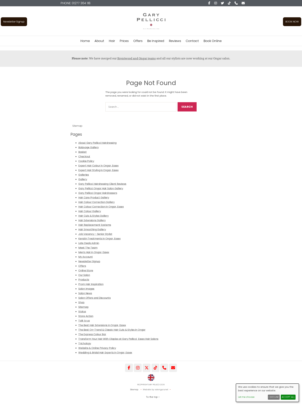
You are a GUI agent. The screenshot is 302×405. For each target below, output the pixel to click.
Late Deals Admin (88, 243)
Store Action (85, 316)
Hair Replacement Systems (94, 225)
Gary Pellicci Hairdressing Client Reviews (102, 184)
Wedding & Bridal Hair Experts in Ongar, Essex (105, 352)
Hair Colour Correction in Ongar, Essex (101, 206)
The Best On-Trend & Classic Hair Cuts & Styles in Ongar (111, 330)
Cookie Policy (86, 161)
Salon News (85, 293)
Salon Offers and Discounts (94, 298)
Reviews (175, 41)
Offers (138, 41)
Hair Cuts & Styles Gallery (93, 216)
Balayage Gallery (88, 147)
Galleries (83, 175)
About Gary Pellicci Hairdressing (97, 143)
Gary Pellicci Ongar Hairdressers (97, 193)
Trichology (84, 343)
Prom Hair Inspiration (90, 284)
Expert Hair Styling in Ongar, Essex (98, 170)
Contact (192, 41)
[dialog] (267, 393)
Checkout (84, 156)
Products (83, 279)
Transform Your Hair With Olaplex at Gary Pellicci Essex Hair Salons (118, 339)
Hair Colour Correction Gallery (96, 202)
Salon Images (86, 289)
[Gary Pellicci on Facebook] (129, 368)
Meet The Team (88, 248)
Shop (81, 302)
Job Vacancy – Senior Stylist (95, 234)
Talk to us (84, 320)
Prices (124, 41)
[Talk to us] (164, 368)
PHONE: (75, 3)
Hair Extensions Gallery (92, 220)
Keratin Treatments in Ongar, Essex (99, 238)
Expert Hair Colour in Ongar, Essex (98, 165)
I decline (274, 397)
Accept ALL (288, 397)
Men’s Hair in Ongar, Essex (93, 252)
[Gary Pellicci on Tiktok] (155, 368)
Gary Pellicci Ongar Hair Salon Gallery (100, 188)
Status (82, 311)
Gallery (82, 179)
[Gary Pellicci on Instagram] (138, 368)
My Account (85, 257)
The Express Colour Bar (92, 334)
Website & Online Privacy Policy (97, 348)
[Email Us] (173, 368)
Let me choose (246, 397)
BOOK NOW (292, 21)
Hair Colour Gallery (89, 211)
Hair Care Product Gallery (93, 197)
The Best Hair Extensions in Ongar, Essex (102, 325)
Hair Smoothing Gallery (92, 229)
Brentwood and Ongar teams (136, 58)
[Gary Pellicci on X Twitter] (147, 368)
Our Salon (84, 275)
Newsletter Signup (14, 21)
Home (85, 41)
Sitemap (83, 307)
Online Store (85, 270)
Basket (82, 152)
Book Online (213, 41)
